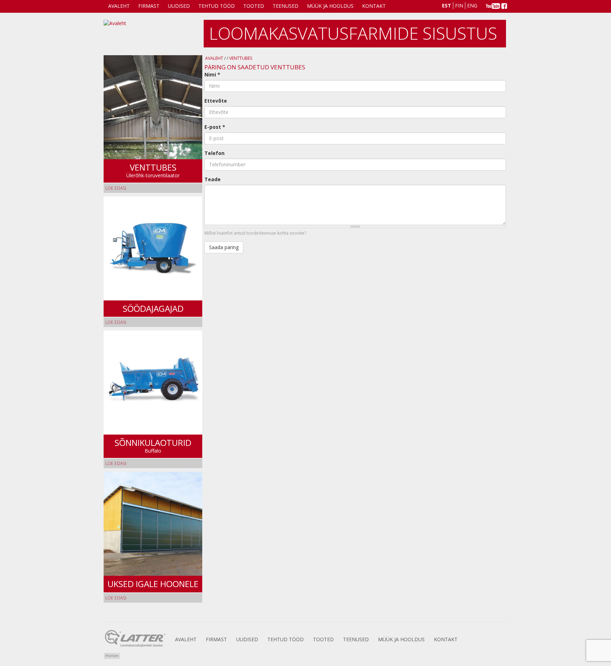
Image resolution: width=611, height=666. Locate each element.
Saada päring (224, 247)
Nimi (212, 74)
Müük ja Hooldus (330, 5)
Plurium (111, 655)
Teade (212, 179)
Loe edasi (115, 188)
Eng (472, 5)
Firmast (148, 5)
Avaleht (119, 5)
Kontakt (374, 5)
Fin (459, 5)
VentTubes (240, 58)
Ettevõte (215, 100)
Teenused (285, 5)
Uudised (179, 5)
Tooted (253, 5)
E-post (214, 127)
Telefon (214, 153)
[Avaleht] (153, 34)
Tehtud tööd (216, 5)
